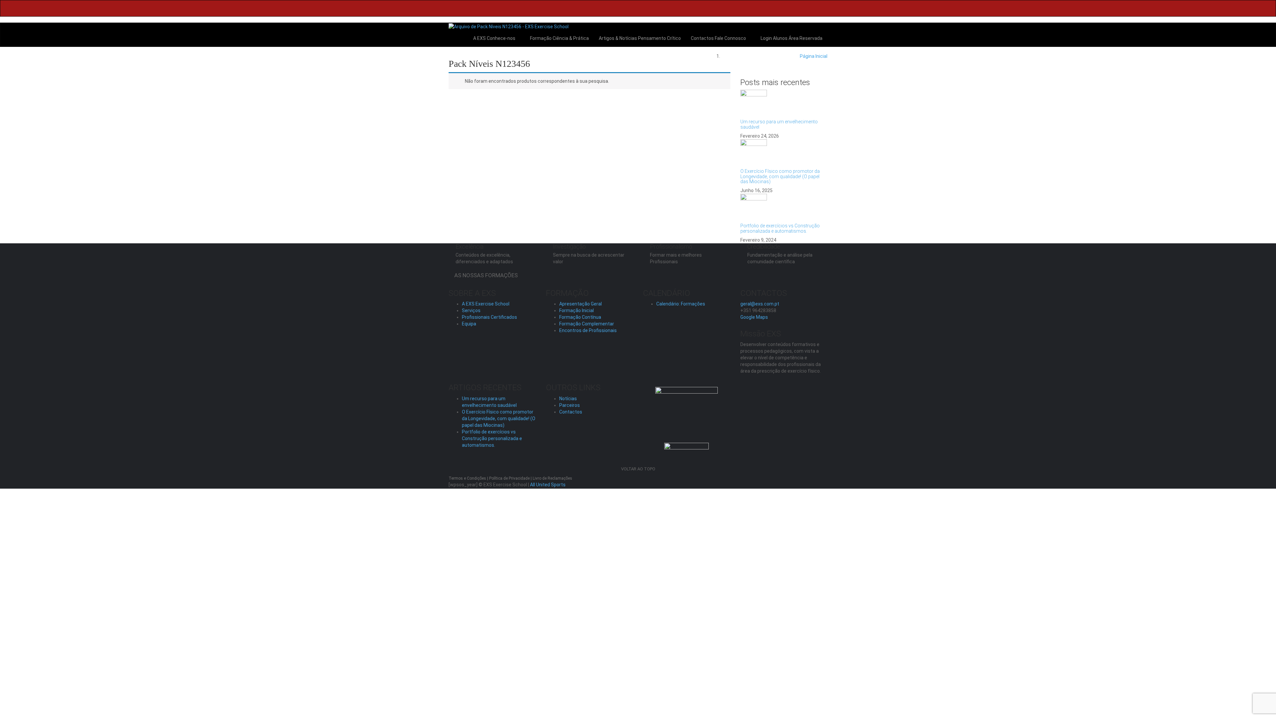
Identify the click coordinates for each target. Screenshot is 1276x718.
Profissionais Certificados (489, 317)
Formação (559, 38)
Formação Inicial (576, 310)
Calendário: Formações (680, 303)
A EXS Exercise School (485, 303)
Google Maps (754, 317)
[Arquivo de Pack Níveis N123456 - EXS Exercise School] (509, 26)
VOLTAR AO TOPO (638, 468)
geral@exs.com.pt (759, 303)
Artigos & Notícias (640, 38)
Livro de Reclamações (552, 478)
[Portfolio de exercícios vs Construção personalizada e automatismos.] (784, 207)
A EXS (494, 38)
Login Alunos (791, 38)
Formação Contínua (580, 317)
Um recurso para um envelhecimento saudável (779, 124)
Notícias (568, 398)
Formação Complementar (586, 323)
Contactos (718, 38)
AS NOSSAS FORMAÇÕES (487, 275)
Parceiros (569, 405)
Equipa (469, 323)
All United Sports (548, 484)
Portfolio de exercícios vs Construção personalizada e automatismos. (780, 228)
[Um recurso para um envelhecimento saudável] (784, 103)
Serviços (471, 310)
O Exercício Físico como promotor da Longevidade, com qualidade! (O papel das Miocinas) (780, 176)
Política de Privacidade (509, 478)
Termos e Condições (467, 478)
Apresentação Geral (580, 303)
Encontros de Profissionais (588, 330)
